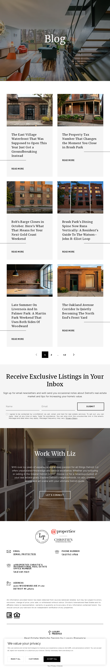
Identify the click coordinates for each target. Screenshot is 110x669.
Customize (34, 659)
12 (64, 354)
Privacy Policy (71, 418)
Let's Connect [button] (55, 495)
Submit (90, 406)
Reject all (15, 659)
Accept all (52, 659)
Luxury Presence (75, 638)
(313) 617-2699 (70, 554)
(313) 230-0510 (21, 572)
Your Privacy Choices (55, 666)
